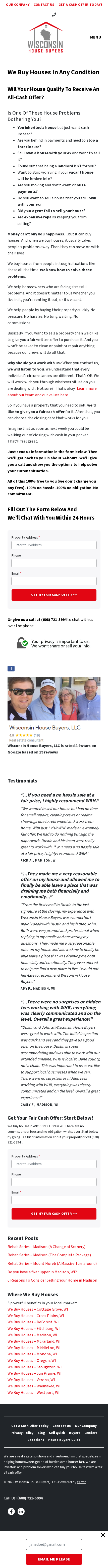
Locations (36, 1439)
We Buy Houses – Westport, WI (34, 1392)
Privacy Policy (22, 1432)
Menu (95, 37)
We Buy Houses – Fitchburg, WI (34, 1328)
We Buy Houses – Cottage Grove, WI (38, 1309)
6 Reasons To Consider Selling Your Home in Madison (52, 1280)
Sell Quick (57, 1432)
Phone (16, 555)
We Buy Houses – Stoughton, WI (35, 1367)
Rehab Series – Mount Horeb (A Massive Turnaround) (52, 1263)
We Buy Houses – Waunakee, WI (34, 1386)
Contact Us (44, 4)
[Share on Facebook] (11, 668)
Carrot (81, 1482)
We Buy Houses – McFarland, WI (34, 1341)
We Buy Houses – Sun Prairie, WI (35, 1373)
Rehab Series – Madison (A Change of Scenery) (46, 1247)
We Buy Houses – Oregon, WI (32, 1360)
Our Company (18, 4)
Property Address (26, 537)
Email (16, 573)
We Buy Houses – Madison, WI (32, 1335)
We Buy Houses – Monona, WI (32, 1354)
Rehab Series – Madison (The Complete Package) (49, 1255)
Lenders (90, 1432)
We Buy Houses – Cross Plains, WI (36, 1316)
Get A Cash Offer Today (29, 1425)
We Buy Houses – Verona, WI (31, 1380)
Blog (41, 1432)
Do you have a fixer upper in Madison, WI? (42, 1272)
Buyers (74, 1432)
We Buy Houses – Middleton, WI (34, 1348)
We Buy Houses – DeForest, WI (33, 1322)
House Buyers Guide (64, 1439)
